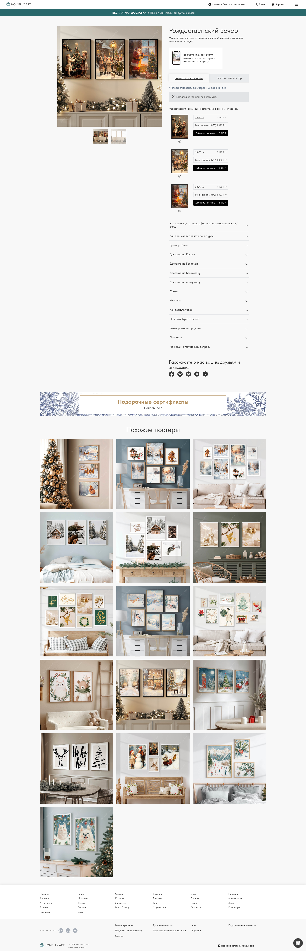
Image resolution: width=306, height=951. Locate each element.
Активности (46, 903)
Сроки (174, 291)
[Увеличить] (180, 142)
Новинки (44, 893)
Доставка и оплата (162, 925)
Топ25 (81, 893)
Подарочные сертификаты (242, 925)
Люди (231, 903)
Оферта (119, 936)
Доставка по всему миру (185, 282)
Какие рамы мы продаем (185, 328)
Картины (119, 898)
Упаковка (175, 300)
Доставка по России (182, 254)
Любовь (44, 907)
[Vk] (180, 374)
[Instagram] (60, 930)
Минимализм (235, 898)
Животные (120, 903)
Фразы (81, 903)
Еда (155, 903)
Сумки (81, 911)
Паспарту (176, 337)
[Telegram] (197, 374)
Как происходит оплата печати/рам (192, 235)
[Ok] (205, 374)
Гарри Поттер (122, 907)
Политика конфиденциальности (169, 930)
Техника (82, 907)
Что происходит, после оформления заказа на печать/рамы (203, 225)
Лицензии (196, 930)
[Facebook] (171, 374)
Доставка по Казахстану (185, 272)
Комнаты (157, 893)
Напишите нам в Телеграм (298, 943)
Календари (234, 907)
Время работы (179, 245)
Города (194, 903)
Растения (195, 898)
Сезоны (119, 893)
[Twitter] (188, 374)
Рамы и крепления (124, 925)
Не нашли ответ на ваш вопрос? (190, 346)
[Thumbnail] (118, 136)
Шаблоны (83, 898)
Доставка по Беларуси (184, 263)
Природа (233, 893)
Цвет (193, 893)
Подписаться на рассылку (128, 930)
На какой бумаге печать (185, 319)
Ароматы (44, 898)
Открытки (196, 907)
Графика (157, 898)
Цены (193, 925)
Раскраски (45, 911)
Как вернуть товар (181, 309)
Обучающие (159, 907)
